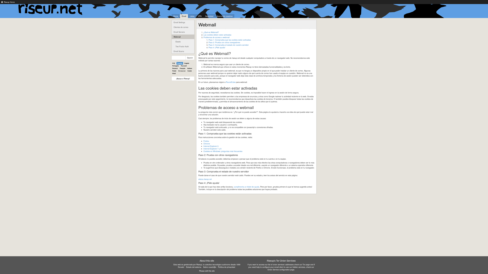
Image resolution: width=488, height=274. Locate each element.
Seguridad (209, 16)
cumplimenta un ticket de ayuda (246, 186)
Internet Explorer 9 (210, 146)
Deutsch (175, 68)
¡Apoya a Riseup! (183, 78)
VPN (200, 16)
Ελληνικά (181, 71)
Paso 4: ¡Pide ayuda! (217, 47)
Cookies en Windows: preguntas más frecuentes (222, 151)
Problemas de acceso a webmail (216, 37)
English (186, 63)
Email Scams (179, 51)
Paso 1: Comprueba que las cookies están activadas (230, 40)
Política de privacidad (226, 267)
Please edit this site (207, 271)
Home (175, 16)
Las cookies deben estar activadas (217, 34)
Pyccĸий (184, 66)
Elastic (178, 41)
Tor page (306, 264)
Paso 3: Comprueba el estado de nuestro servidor (229, 45)
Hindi (174, 73)
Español (179, 63)
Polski (174, 71)
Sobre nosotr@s (209, 267)
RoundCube (231, 82)
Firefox (206, 141)
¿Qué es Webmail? (211, 32)
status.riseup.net (205, 179)
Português (175, 66)
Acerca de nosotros (225, 16)
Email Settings (179, 22)
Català (189, 71)
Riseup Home (9, 2)
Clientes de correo (181, 27)
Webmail (177, 37)
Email (184, 16)
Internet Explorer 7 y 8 (212, 148)
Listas (192, 16)
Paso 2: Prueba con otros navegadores (224, 42)
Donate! (181, 267)
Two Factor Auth (182, 46)
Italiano (189, 68)
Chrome (206, 143)
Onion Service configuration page (281, 269)
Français (182, 68)
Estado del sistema (193, 267)
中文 (173, 63)
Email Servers (179, 32)
